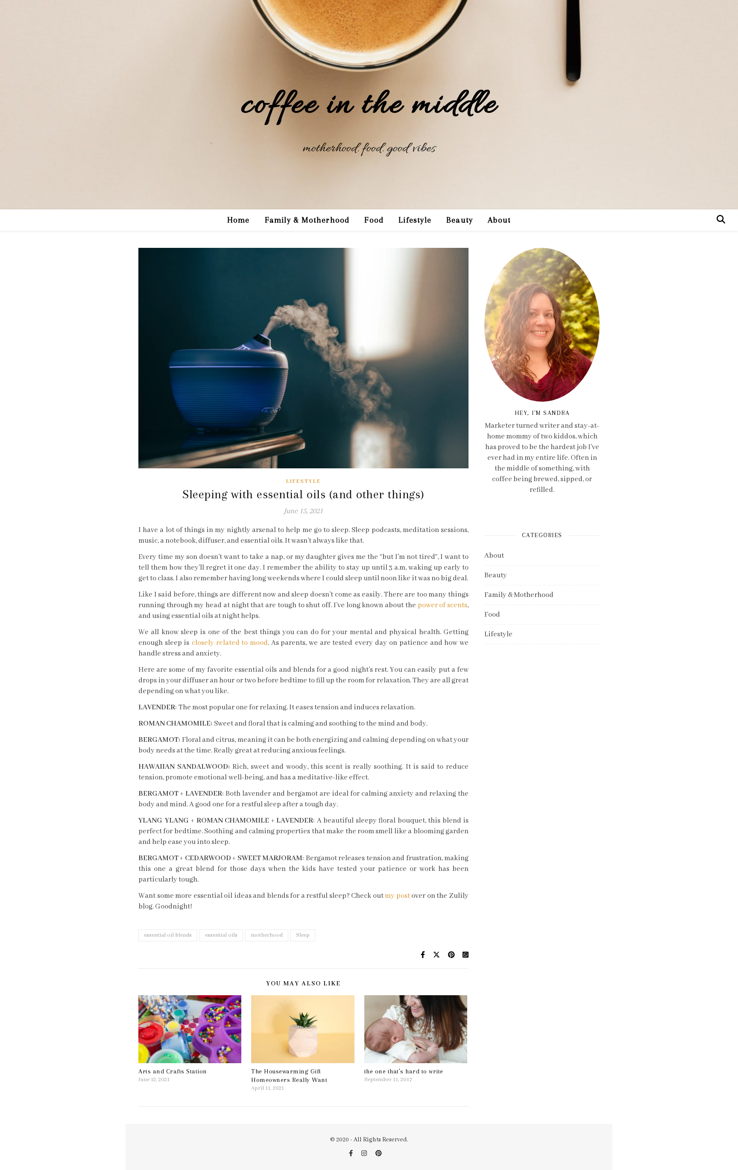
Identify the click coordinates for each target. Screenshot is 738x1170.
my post (397, 895)
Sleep (303, 935)
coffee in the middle (369, 105)
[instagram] (364, 1154)
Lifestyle (414, 220)
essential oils (221, 935)
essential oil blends (168, 935)
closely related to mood (230, 642)
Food (374, 220)
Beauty (459, 220)
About (499, 220)
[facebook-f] (351, 1154)
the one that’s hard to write (403, 1071)
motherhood (267, 935)
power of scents (441, 605)
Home (238, 220)
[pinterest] (378, 1154)
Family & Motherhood (307, 220)
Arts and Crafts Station (172, 1071)
